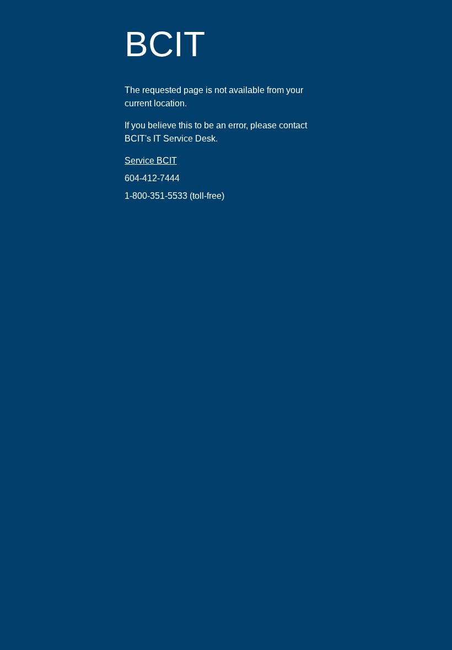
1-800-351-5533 (156, 196)
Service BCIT (151, 160)
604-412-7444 (152, 178)
